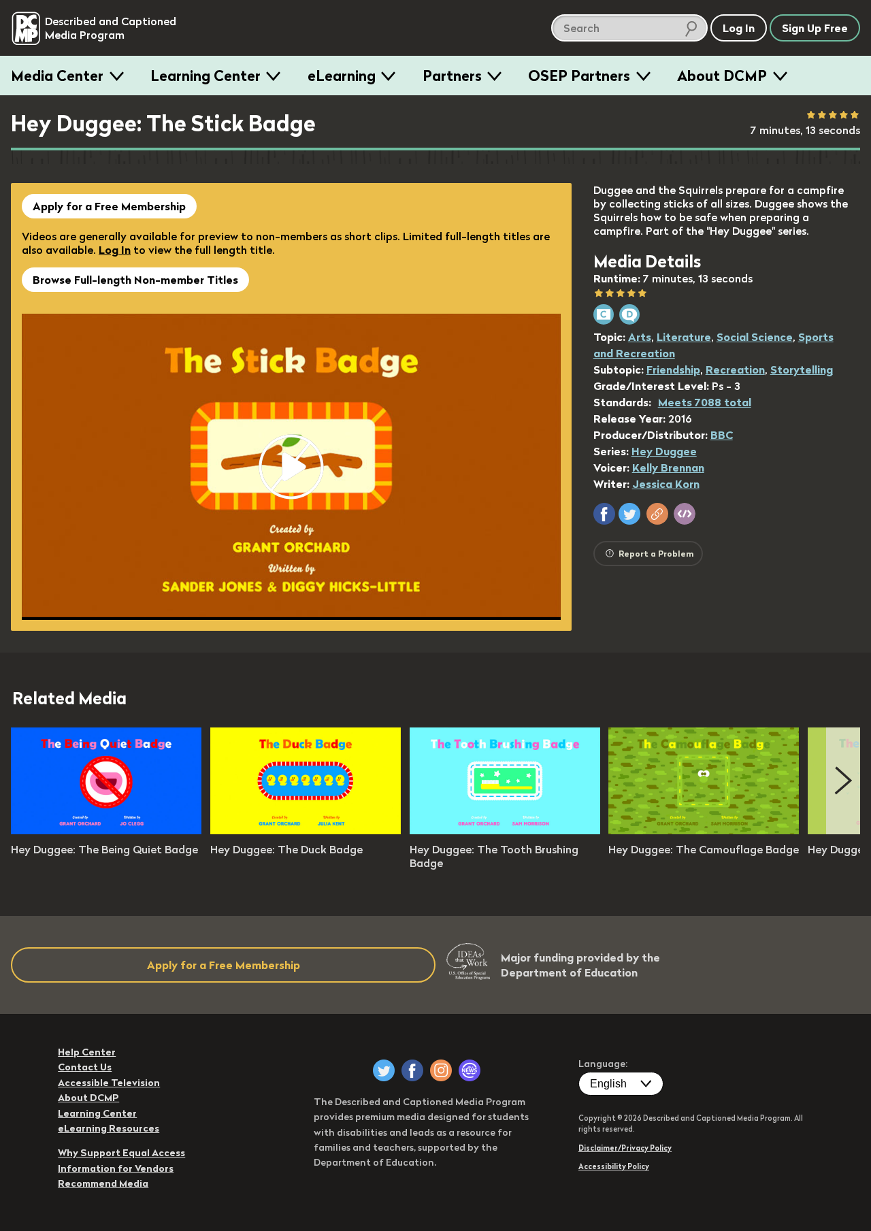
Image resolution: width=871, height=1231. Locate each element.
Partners (452, 75)
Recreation (735, 369)
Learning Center (205, 75)
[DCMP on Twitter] (384, 1070)
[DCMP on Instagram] (441, 1070)
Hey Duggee (664, 451)
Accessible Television (109, 1083)
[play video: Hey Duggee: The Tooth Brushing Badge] (505, 830)
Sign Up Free (815, 28)
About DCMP (722, 75)
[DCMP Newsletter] (469, 1070)
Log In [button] (739, 28)
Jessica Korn (666, 484)
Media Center (57, 75)
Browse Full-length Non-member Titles (135, 279)
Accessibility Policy (613, 1166)
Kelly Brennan (668, 467)
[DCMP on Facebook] (412, 1070)
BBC (721, 435)
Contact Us (85, 1067)
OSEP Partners (579, 75)
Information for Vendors (116, 1168)
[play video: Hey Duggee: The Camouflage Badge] (703, 830)
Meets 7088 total (704, 402)
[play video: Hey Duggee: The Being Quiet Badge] (106, 830)
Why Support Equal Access (121, 1153)
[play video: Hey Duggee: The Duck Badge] (305, 830)
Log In (115, 250)
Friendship (673, 369)
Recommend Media (103, 1183)
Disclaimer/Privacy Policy (625, 1148)
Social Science (755, 337)
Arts (639, 337)
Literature (684, 337)
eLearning (342, 75)
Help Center (87, 1052)
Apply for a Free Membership (109, 206)
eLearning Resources (108, 1128)
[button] (604, 514)
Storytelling (801, 369)
